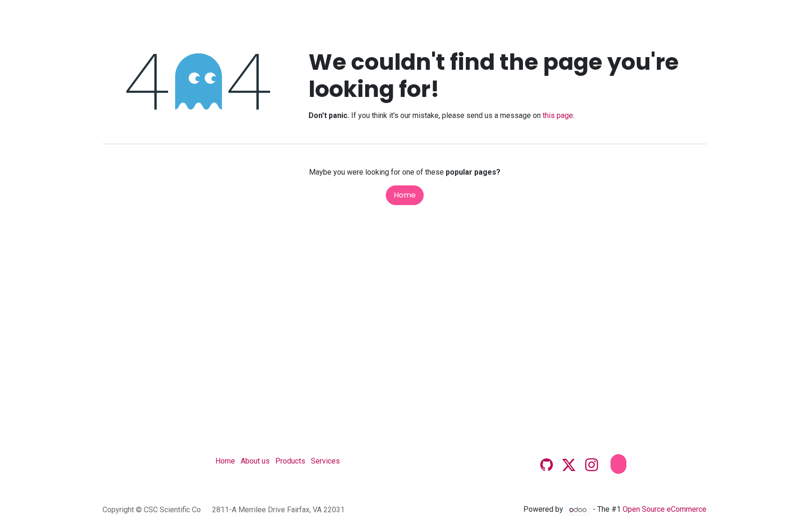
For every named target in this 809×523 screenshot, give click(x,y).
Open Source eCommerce (664, 509)
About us (255, 461)
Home (405, 195)
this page (558, 115)
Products (290, 461)
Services (325, 461)
